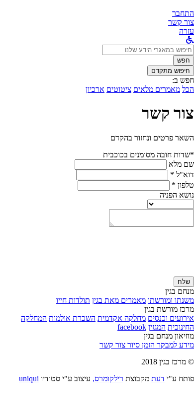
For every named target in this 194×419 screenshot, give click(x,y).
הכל (188, 89)
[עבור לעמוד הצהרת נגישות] (190, 40)
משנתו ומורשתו (171, 300)
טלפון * (183, 185)
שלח (184, 281)
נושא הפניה (177, 195)
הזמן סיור (140, 345)
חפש (183, 60)
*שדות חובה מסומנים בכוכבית (148, 154)
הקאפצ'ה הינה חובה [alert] (164, 272)
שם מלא (181, 164)
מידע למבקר (174, 345)
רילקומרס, (108, 378)
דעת (158, 378)
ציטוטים (118, 89)
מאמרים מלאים (156, 89)
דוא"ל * (182, 174)
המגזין (157, 327)
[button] (183, 13)
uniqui (29, 378)
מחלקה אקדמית (121, 318)
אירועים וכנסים (171, 318)
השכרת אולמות (72, 318)
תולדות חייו (73, 300)
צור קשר (112, 345)
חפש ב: (183, 80)
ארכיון (95, 89)
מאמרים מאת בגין (119, 300)
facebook (131, 327)
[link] (181, 22)
